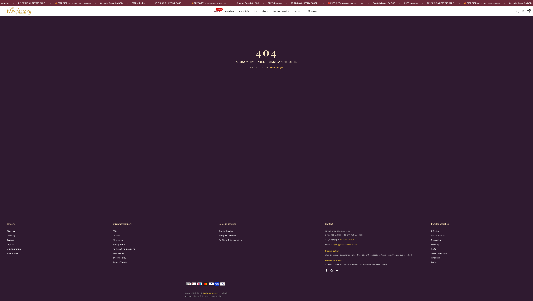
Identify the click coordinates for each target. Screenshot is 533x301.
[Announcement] (78, 3)
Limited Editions (438, 235)
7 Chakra (435, 231)
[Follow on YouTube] (337, 270)
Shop (264, 11)
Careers (10, 240)
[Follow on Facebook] (326, 270)
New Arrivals (245, 11)
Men (299, 11)
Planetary (435, 244)
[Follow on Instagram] (331, 270)
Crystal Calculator (226, 231)
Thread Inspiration (439, 253)
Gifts (255, 11)
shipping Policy (119, 258)
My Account (118, 240)
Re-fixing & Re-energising (124, 249)
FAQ (115, 231)
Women (314, 11)
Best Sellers (229, 11)
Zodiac (434, 262)
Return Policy (118, 253)
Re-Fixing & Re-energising (230, 240)
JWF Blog (11, 235)
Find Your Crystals (280, 11)
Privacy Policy (119, 244)
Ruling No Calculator (228, 235)
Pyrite (433, 249)
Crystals (10, 244)
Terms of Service (120, 262)
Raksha (218, 11)
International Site (14, 249)
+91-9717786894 (347, 240)
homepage (276, 67)
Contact (116, 235)
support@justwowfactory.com (344, 244)
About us (11, 231)
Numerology (436, 240)
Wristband (435, 258)
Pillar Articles (12, 253)
